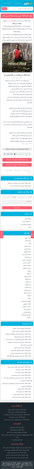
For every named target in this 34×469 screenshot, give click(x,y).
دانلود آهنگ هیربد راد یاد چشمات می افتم (15, 16)
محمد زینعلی (27, 293)
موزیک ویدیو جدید (25, 224)
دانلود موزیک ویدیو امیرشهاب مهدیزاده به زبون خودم (17, 447)
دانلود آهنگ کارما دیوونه (24, 389)
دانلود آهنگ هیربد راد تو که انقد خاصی (20, 186)
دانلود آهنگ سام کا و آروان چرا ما (22, 394)
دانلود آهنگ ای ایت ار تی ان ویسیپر (21, 375)
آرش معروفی (27, 252)
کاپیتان (29, 274)
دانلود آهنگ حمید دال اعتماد (23, 370)
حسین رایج (28, 257)
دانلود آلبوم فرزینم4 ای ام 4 (17, 430)
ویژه (30, 227)
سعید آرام (28, 241)
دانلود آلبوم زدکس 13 (17, 440)
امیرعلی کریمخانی (26, 315)
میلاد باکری (28, 238)
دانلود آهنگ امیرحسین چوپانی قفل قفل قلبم (19, 356)
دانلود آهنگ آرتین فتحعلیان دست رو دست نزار (18, 339)
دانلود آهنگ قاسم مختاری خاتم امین (21, 350)
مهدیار (29, 271)
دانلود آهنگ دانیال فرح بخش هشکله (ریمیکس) (18, 334)
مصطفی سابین (27, 260)
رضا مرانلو (28, 282)
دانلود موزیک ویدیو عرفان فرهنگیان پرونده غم (17, 450)
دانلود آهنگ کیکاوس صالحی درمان (21, 331)
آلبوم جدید (28, 219)
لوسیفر (29, 296)
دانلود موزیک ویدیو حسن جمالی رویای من (17, 457)
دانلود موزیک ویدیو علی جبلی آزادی (17, 452)
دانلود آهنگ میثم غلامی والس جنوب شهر (19, 367)
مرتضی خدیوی (27, 306)
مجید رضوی (27, 276)
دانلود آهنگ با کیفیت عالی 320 (16, 160)
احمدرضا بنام (27, 309)
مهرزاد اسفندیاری (26, 301)
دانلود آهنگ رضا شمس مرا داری (22, 348)
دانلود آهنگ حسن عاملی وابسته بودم (21, 353)
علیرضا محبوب (27, 265)
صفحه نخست (17, 3)
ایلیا (30, 243)
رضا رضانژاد (28, 279)
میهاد (29, 298)
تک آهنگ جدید (7, 3)
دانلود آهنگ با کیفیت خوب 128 (16, 165)
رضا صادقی (28, 287)
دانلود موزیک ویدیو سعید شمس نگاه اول (17, 455)
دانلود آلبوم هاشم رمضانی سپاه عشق (17, 432)
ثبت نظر (17, 208)
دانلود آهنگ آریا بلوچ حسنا (23, 392)
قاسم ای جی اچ (27, 254)
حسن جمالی (27, 246)
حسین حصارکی (27, 268)
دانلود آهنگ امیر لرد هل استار (23, 372)
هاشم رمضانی (27, 312)
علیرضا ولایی (27, 249)
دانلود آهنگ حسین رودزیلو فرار (22, 337)
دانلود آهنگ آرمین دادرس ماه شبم (22, 397)
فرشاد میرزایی (27, 304)
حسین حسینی (27, 263)
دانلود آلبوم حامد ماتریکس (17, 427)
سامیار (29, 317)
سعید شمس (27, 290)
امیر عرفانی (28, 285)
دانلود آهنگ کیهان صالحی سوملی (22, 328)
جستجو (4, 9)
